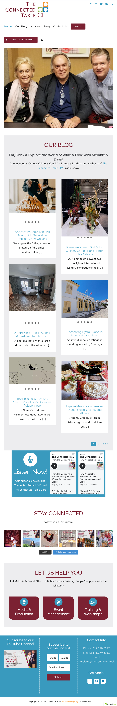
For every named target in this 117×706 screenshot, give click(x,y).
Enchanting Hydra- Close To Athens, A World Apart (84, 333)
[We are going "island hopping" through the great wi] (67, 538)
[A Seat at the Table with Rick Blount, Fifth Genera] (85, 538)
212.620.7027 (101, 648)
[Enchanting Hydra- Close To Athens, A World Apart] (84, 299)
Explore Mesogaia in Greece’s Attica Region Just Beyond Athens (85, 410)
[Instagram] (96, 681)
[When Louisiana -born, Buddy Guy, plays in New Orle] (12, 538)
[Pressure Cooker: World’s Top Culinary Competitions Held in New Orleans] (84, 207)
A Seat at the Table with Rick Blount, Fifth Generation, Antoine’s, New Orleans (32, 235)
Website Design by (70, 701)
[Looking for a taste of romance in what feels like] (49, 538)
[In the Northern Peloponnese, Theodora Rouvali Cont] (31, 538)
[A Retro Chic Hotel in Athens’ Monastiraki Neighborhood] (32, 287)
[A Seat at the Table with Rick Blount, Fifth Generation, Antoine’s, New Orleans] (32, 196)
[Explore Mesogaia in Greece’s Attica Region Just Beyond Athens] (84, 380)
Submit (58, 677)
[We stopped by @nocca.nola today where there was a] (104, 538)
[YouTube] (103, 681)
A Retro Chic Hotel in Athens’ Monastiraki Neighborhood (32, 334)
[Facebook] (89, 681)
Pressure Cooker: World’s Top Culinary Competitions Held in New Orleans (84, 251)
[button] (42, 39)
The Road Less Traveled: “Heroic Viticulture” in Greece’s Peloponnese (32, 402)
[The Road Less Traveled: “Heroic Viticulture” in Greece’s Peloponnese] (32, 370)
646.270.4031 (101, 652)
